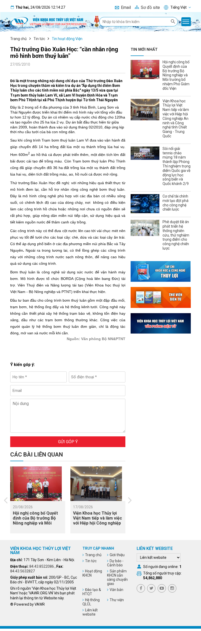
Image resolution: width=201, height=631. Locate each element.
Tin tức (39, 39)
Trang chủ (18, 39)
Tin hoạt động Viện (67, 39)
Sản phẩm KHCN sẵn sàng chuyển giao (117, 577)
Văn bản (116, 590)
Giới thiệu (117, 555)
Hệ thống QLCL (91, 602)
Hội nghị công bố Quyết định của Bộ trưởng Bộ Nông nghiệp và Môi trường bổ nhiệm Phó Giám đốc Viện (35, 523)
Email (126, 7)
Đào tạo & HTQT (91, 592)
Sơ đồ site (150, 7)
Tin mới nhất (144, 49)
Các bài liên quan (36, 454)
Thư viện (117, 600)
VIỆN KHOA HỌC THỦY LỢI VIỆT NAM (40, 550)
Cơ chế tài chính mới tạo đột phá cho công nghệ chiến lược (175, 202)
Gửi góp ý (68, 441)
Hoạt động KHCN (92, 573)
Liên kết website (90, 612)
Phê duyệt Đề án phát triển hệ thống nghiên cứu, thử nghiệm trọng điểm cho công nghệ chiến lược (176, 235)
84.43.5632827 (22, 571)
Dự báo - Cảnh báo (115, 563)
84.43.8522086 (41, 566)
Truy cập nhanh (98, 548)
